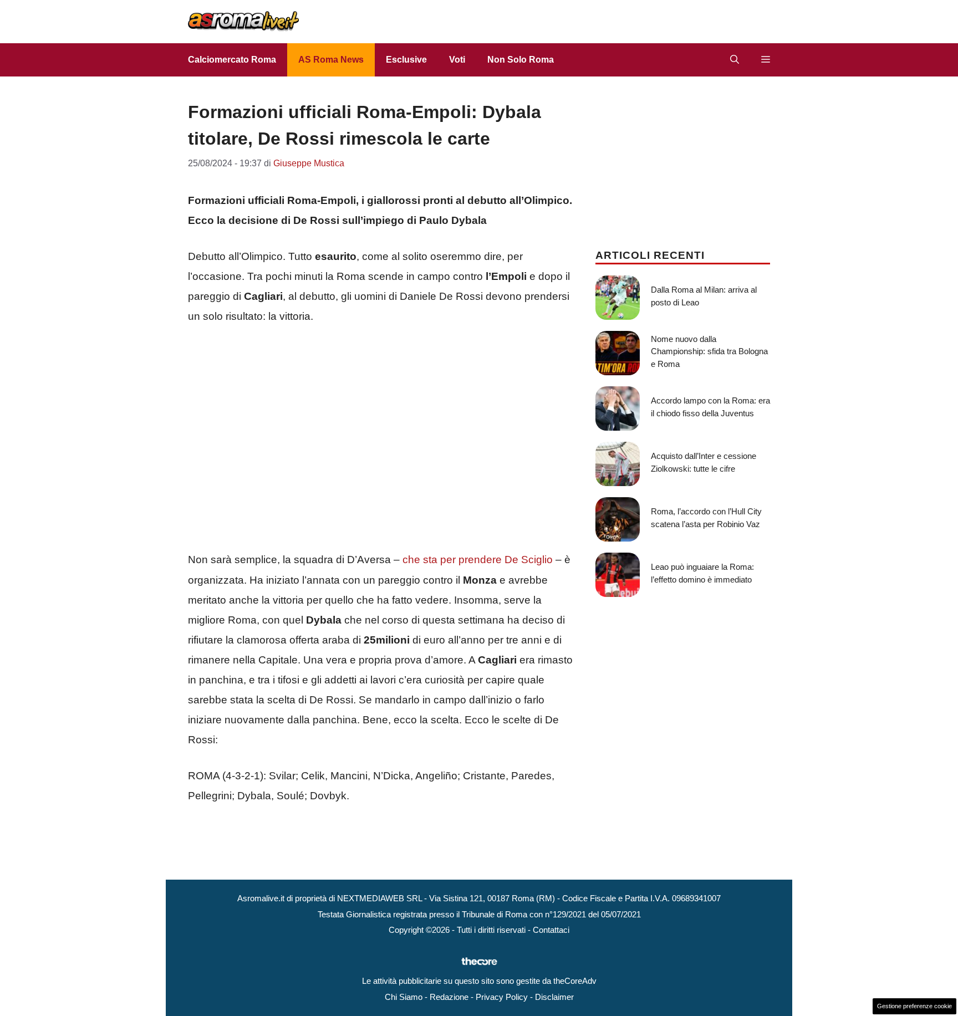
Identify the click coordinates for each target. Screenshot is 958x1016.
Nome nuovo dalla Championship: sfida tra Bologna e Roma (709, 351)
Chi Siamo (403, 997)
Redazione (449, 997)
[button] (734, 59)
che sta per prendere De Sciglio (477, 559)
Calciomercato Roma (232, 59)
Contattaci (551, 930)
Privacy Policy (502, 997)
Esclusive (406, 59)
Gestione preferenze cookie (914, 1006)
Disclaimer (554, 997)
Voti (457, 59)
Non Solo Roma (520, 59)
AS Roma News (331, 59)
